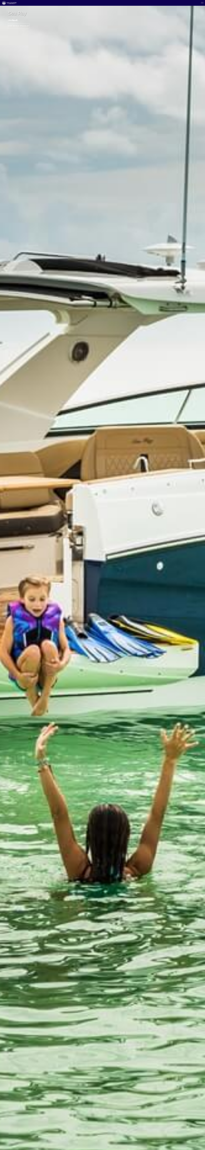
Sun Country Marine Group (9, 3)
